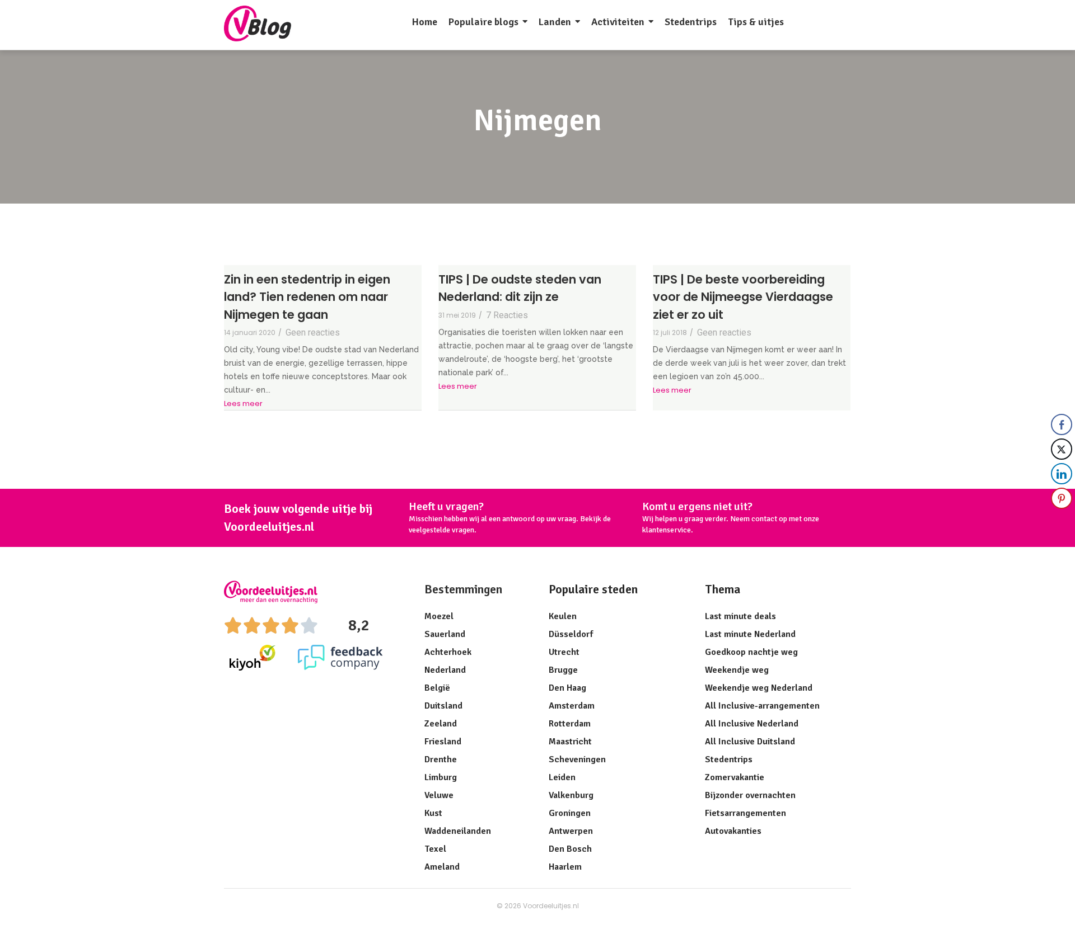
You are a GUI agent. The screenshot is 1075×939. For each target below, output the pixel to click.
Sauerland (444, 634)
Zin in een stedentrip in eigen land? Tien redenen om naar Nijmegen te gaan (307, 297)
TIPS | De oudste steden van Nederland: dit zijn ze (519, 288)
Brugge (563, 670)
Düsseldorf (571, 634)
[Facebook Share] (1061, 424)
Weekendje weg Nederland (758, 687)
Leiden (562, 777)
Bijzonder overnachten (750, 795)
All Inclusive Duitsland (750, 741)
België (437, 687)
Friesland (442, 741)
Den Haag (567, 687)
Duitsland (443, 705)
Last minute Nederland (750, 634)
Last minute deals (740, 616)
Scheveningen (577, 759)
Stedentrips (728, 759)
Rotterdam (570, 723)
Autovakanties (733, 831)
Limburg (440, 777)
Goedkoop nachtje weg (751, 652)
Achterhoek (447, 652)
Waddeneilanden (457, 831)
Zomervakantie (734, 777)
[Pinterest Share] (1061, 498)
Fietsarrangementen (745, 813)
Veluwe (439, 795)
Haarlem (565, 866)
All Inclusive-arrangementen (762, 705)
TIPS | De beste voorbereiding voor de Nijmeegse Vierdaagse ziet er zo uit (743, 297)
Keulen (563, 616)
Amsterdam (572, 705)
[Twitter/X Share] (1061, 449)
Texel (435, 849)
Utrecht (564, 652)
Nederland (445, 670)
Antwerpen (571, 831)
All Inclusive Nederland (751, 723)
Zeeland (440, 723)
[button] (1062, 520)
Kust (433, 813)
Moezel (439, 616)
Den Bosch (570, 849)
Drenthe (440, 759)
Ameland (442, 866)
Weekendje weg (737, 670)
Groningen (570, 813)
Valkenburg (571, 795)
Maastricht (570, 741)
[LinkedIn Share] (1061, 473)
